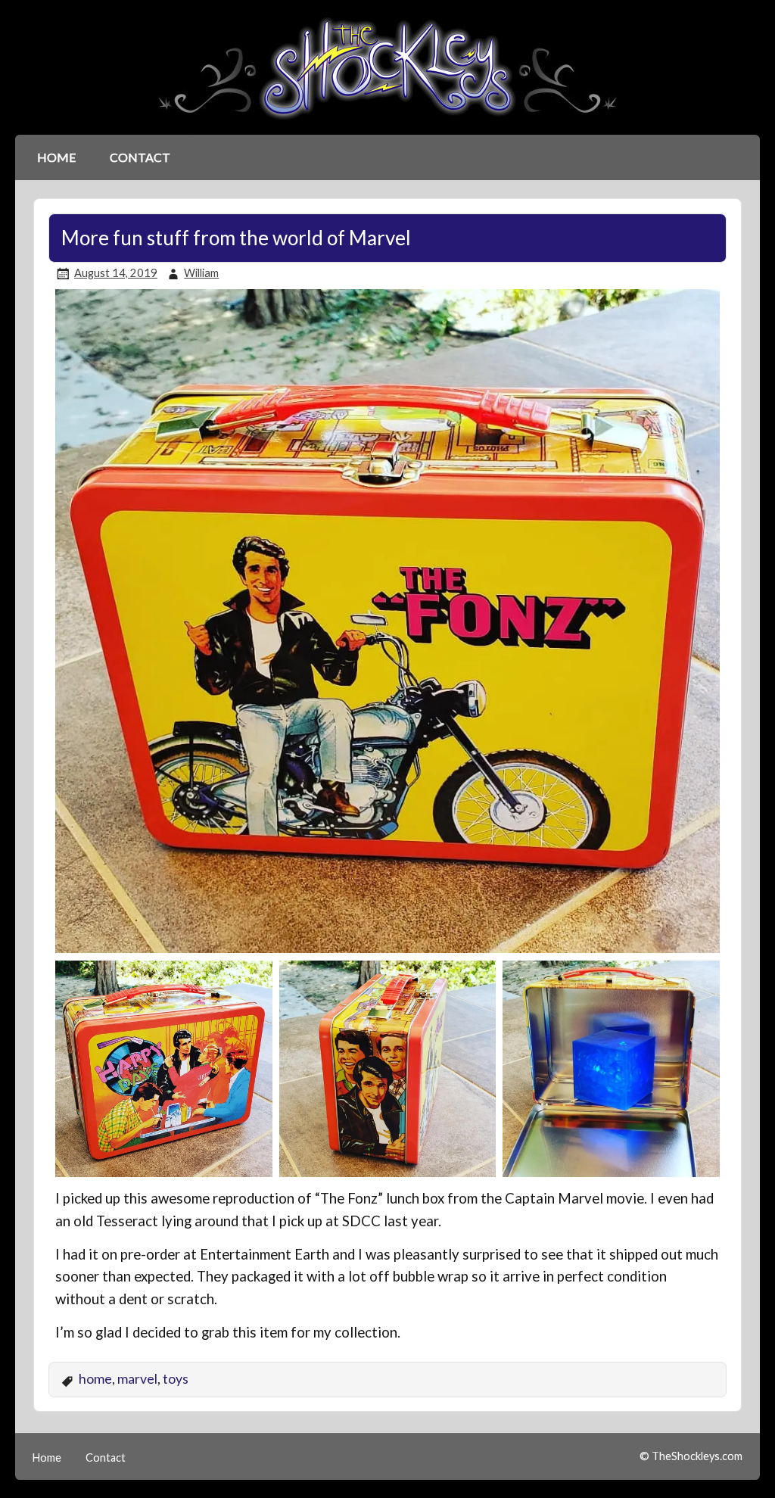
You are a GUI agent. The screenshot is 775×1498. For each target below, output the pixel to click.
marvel (137, 1379)
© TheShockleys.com (691, 1456)
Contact (140, 157)
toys (175, 1379)
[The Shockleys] (387, 121)
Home (56, 157)
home (95, 1379)
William (201, 272)
